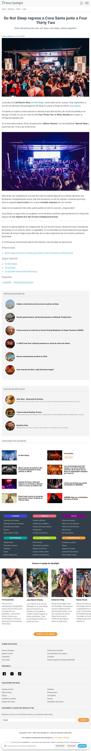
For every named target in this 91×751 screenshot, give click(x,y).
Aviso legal (6, 660)
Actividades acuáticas (41, 545)
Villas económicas (68, 520)
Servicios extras (67, 533)
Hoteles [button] (44, 516)
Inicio (4, 9)
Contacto (50, 657)
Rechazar (71, 746)
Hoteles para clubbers (41, 523)
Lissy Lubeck (7, 36)
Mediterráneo (8, 542)
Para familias (37, 542)
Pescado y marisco (10, 545)
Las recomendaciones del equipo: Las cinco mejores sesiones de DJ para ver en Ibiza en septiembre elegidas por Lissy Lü (75, 469)
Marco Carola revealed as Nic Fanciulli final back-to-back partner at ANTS (30, 469)
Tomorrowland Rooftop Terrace (29, 412)
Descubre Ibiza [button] (74, 538)
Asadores (7, 548)
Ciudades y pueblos (69, 542)
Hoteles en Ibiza (7, 689)
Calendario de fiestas (11, 520)
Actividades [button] (45, 538)
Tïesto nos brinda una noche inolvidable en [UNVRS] (75, 484)
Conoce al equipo (8, 650)
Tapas (6, 552)
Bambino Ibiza (22, 425)
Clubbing (50, 689)
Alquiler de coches (68, 548)
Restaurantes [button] (15, 538)
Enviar (84, 720)
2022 (18, 9)
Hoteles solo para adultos (42, 527)
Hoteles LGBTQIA (39, 520)
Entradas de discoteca (23, 282)
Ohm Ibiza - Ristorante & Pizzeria (30, 399)
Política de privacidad (55, 650)
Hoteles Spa (37, 530)
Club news (7, 282)
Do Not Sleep (37, 102)
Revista (11, 9)
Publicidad (5, 657)
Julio (24, 9)
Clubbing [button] (15, 516)
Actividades (51, 695)
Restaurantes (52, 692)
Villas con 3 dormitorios (70, 523)
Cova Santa (75, 106)
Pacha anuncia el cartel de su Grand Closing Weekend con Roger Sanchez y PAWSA (50, 330)
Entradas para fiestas (11, 527)
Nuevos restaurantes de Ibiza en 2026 (32, 356)
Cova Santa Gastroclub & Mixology (21, 271)
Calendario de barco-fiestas (14, 523)
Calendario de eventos (70, 552)
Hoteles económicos (40, 533)
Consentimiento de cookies (57, 653)
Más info (68, 457)
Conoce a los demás (45, 634)
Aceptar (82, 746)
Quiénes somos (7, 653)
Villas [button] (73, 516)
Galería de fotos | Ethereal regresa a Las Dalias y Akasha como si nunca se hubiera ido (30, 484)
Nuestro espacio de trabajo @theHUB (61, 660)
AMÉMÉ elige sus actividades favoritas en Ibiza (76, 498)
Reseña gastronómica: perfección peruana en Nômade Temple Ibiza (44, 317)
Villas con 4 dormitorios (70, 527)
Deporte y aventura (40, 548)
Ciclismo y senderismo (41, 555)
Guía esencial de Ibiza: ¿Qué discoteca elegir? (35, 369)
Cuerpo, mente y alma (41, 552)
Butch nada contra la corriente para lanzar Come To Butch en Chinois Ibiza (39, 253)
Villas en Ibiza (7, 692)
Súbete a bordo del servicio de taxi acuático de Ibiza (38, 304)
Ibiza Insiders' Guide (11, 533)
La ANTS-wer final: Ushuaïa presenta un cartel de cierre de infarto (43, 343)
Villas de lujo (66, 530)
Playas (64, 545)
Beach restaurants (10, 555)
